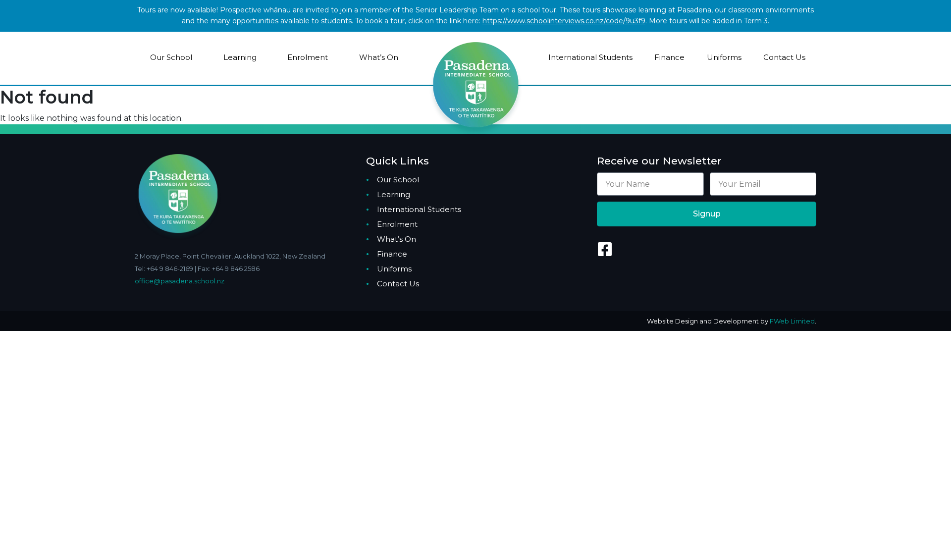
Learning (240, 57)
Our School (171, 57)
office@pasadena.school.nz (179, 281)
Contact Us (784, 57)
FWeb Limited (792, 321)
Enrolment (307, 57)
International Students (590, 57)
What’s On (378, 57)
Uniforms (724, 57)
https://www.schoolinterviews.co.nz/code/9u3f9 (563, 20)
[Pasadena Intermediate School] (476, 68)
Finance (669, 57)
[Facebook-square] (605, 249)
